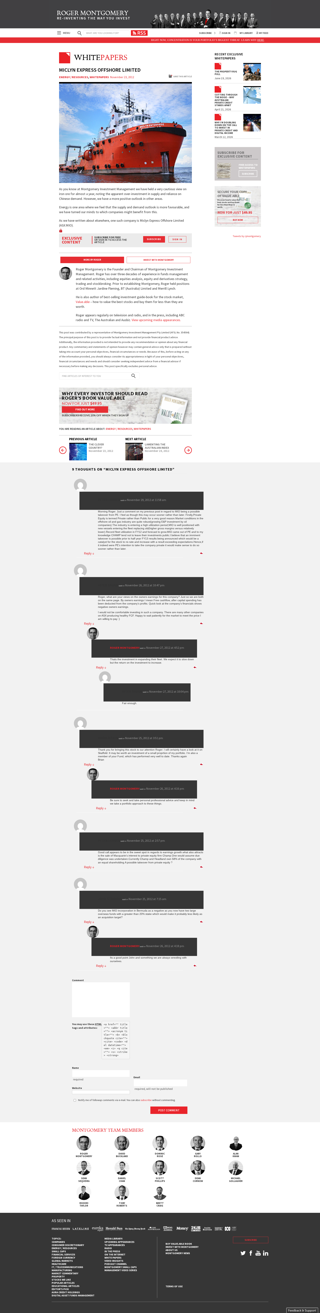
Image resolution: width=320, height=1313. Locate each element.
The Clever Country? (96, 446)
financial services (63, 1254)
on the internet (114, 1254)
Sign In (226, 33)
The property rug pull (226, 73)
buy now (238, 219)
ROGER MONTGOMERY (93, 15)
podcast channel (115, 1264)
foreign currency (63, 1257)
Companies (58, 1242)
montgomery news (178, 1253)
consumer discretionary (68, 1245)
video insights (113, 1260)
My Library (246, 33)
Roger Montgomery (124, 647)
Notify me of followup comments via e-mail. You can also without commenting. (127, 1100)
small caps (59, 1251)
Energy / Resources (73, 77)
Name (75, 1067)
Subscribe (205, 33)
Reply (89, 553)
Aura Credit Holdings (66, 1292)
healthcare (59, 1264)
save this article (182, 76)
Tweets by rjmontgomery (247, 236)
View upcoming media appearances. (157, 320)
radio (108, 1248)
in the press (112, 1251)
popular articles (63, 1282)
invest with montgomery (182, 1247)
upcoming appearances (119, 1242)
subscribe (248, 173)
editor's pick (60, 1289)
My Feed (263, 33)
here (234, 40)
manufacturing (62, 1270)
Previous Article (83, 439)
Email (137, 1077)
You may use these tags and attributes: (87, 1025)
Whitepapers (99, 77)
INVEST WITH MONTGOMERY (158, 259)
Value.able (83, 302)
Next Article (135, 439)
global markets (62, 1260)
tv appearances (114, 1245)
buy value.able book (179, 1243)
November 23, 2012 (101, 451)
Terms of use (174, 1286)
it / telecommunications (67, 1267)
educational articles (65, 1286)
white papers (112, 1257)
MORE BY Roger (92, 259)
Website (77, 1088)
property (58, 1276)
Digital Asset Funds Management (73, 1295)
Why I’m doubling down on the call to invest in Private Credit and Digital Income (226, 127)
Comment (78, 980)
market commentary (65, 1273)
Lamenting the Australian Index (157, 446)
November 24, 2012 (157, 451)
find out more (85, 409)
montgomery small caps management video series (120, 1268)
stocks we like (61, 1279)
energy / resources (64, 1248)
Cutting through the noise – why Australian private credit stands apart (226, 100)
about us (172, 1250)
